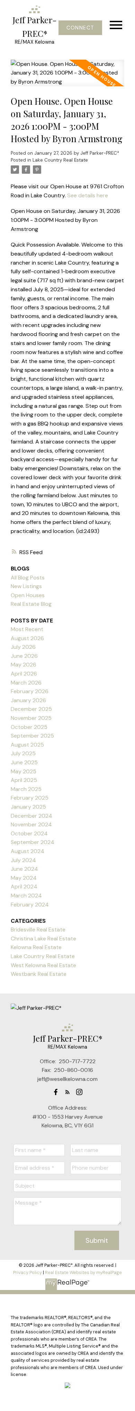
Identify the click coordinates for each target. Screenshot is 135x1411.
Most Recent (27, 629)
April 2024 (24, 886)
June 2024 (24, 868)
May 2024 (24, 877)
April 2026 (24, 673)
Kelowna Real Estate (36, 947)
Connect (80, 28)
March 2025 (26, 789)
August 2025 (27, 744)
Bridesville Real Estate (38, 929)
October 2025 (29, 727)
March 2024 (26, 895)
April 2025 (24, 780)
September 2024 (32, 842)
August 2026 (27, 638)
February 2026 (29, 691)
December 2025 (31, 709)
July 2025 (23, 753)
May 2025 (23, 771)
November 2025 (31, 718)
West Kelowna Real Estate (43, 965)
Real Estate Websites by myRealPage (83, 1272)
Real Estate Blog (31, 604)
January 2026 (28, 700)
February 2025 (29, 797)
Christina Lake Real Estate (43, 938)
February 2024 (30, 904)
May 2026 (23, 664)
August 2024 (27, 851)
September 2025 (32, 735)
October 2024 (29, 833)
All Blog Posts (28, 577)
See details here (87, 195)
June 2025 (24, 762)
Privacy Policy (27, 1272)
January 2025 (28, 806)
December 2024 (31, 815)
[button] (80, 27)
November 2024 (31, 824)
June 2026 (24, 656)
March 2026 (26, 682)
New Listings (26, 586)
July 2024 (23, 860)
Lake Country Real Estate (60, 160)
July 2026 (23, 647)
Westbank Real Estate (38, 974)
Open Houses (28, 595)
